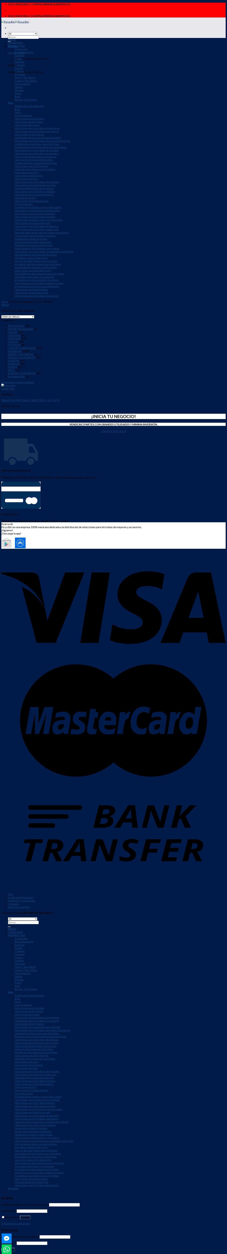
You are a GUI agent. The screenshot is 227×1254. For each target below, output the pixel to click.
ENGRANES (15, 351)
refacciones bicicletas (27, 125)
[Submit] (9, 926)
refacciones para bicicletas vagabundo (36, 229)
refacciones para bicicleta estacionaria (36, 295)
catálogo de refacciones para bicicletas (37, 144)
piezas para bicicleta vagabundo (33, 242)
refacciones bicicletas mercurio (32, 223)
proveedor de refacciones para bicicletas (38, 264)
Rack (17, 96)
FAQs (18, 112)
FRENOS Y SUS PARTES (22, 357)
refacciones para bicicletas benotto (35, 213)
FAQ (10, 894)
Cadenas (19, 61)
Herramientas (22, 83)
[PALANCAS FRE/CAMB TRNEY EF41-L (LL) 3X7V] (8, 385)
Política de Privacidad (20, 897)
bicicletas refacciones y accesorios (34, 276)
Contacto (13, 903)
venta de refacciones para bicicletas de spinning (42, 232)
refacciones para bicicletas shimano (35, 191)
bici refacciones (24, 204)
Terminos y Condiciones (21, 900)
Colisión (19, 71)
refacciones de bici (25, 197)
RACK (11, 370)
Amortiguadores (24, 52)
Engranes (20, 74)
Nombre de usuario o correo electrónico (25, 1204)
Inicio (4, 301)
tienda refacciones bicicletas (31, 238)
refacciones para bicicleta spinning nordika (39, 283)
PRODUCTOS (16, 45)
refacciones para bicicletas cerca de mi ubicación (42, 140)
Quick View (8, 388)
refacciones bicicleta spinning (31, 200)
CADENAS (14, 335)
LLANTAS (13, 360)
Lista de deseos (23, 115)
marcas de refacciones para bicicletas (36, 261)
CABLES (13, 332)
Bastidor (20, 55)
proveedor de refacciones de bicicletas (37, 280)
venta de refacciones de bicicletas (34, 159)
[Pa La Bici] (15, 21)
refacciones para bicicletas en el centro (37, 153)
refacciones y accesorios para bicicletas (37, 210)
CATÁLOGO (15, 42)
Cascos (19, 68)
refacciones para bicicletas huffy (33, 270)
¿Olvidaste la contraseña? (15, 1223)
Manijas (19, 90)
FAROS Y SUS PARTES (21, 354)
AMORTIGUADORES (20, 328)
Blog (17, 109)
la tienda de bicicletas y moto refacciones (38, 207)
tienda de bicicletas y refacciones (33, 245)
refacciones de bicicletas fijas (31, 292)
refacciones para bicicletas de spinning (36, 150)
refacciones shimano (26, 178)
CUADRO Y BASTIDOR (22, 347)
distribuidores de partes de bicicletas (36, 267)
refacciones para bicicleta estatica (34, 194)
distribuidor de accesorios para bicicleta (37, 137)
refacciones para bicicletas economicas (37, 128)
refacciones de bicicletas (29, 121)
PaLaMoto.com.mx (19, 907)
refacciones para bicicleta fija (31, 166)
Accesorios (21, 49)
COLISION (14, 344)
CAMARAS (14, 338)
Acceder (25, 1217)
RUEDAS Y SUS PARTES (22, 373)
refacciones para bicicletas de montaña (37, 181)
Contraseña (8, 1210)
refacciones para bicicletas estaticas (35, 235)
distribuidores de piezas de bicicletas (36, 254)
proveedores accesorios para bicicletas (37, 286)
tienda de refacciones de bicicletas (34, 188)
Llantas (19, 87)
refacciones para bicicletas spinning (35, 216)
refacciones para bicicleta (29, 118)
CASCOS (13, 341)
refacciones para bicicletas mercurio (35, 185)
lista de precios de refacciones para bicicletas (40, 147)
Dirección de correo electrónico (20, 1236)
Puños (18, 93)
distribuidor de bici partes (29, 134)
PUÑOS (12, 366)
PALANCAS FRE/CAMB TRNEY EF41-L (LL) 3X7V (30, 400)
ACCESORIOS (16, 325)
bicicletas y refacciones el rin (31, 257)
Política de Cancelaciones (29, 106)
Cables (19, 58)
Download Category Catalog (17, 382)
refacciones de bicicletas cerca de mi (35, 156)
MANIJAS (14, 363)
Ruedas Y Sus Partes (26, 99)
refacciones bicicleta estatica (31, 289)
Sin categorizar (16, 376)
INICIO (12, 39)
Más (10, 102)
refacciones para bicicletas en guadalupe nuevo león (44, 251)
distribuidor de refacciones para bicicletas (39, 219)
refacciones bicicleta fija (29, 175)
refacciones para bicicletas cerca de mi (37, 131)
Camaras (20, 64)
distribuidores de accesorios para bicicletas (39, 273)
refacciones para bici (26, 172)
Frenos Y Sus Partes (26, 80)
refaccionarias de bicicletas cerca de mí (37, 248)
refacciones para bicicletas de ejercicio (37, 226)
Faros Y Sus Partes (25, 77)
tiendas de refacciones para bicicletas (36, 162)
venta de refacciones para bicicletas (35, 169)
